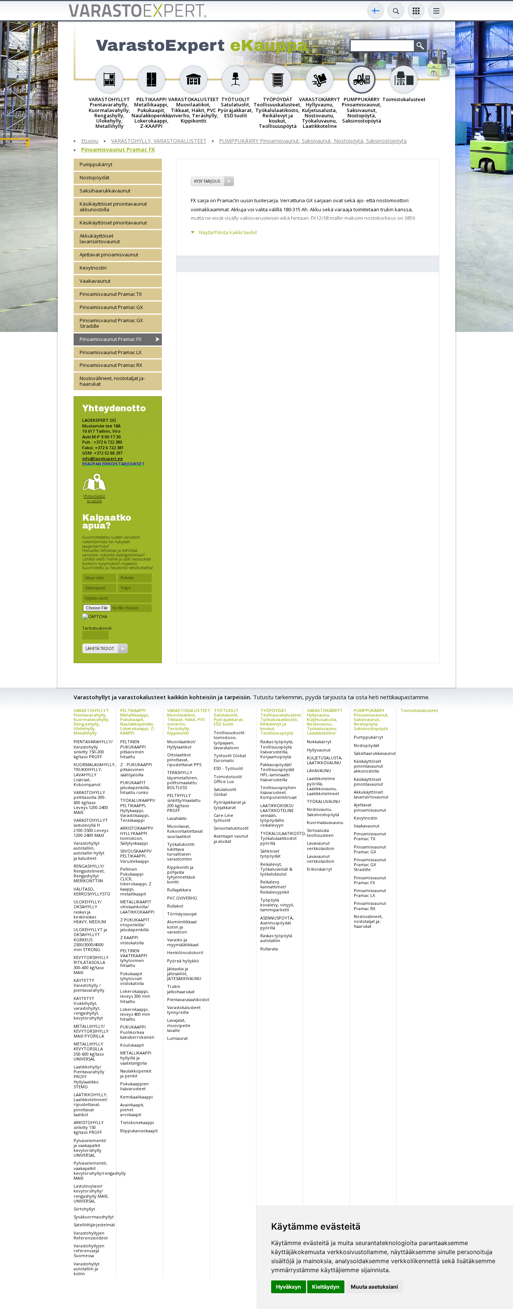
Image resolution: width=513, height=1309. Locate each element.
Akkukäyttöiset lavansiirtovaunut (100, 238)
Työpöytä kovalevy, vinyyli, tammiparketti (277, 904)
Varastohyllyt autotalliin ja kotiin (87, 1268)
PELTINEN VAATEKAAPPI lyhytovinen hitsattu (133, 958)
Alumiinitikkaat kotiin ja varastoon (182, 926)
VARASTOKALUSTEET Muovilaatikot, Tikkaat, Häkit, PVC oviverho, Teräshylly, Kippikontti (188, 722)
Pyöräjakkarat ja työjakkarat (230, 804)
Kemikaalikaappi (136, 1097)
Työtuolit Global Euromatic (230, 758)
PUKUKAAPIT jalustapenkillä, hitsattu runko (135, 787)
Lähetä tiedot (100, 648)
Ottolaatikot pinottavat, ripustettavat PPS (184, 759)
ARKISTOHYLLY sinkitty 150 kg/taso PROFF (89, 1127)
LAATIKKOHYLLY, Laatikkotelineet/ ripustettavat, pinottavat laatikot (90, 1104)
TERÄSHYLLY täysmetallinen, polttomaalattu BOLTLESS (182, 780)
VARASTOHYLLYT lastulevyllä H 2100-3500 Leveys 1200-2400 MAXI (91, 827)
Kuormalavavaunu (325, 822)
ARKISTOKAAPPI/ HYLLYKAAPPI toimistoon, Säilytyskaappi (136, 835)
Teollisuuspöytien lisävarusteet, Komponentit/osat (278, 792)
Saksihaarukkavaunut (105, 190)
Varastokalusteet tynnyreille (184, 1009)
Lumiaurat (177, 1038)
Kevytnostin (93, 267)
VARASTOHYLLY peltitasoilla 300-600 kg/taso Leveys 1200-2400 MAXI (91, 802)
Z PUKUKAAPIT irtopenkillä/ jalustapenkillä (134, 924)
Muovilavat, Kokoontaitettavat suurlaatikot (185, 831)
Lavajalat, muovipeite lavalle (178, 1025)
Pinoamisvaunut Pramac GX (111, 307)
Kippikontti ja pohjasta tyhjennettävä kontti (181, 874)
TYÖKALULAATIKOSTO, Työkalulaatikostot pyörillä (283, 838)
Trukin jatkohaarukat (181, 988)
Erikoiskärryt (319, 869)
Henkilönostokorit (185, 952)
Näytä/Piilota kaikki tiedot (228, 232)
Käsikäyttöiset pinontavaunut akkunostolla (113, 206)
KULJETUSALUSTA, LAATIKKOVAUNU (325, 760)
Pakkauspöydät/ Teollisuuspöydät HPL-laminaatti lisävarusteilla (277, 772)
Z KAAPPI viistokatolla (132, 940)
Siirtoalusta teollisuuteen (320, 832)
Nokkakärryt (319, 741)
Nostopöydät (94, 177)
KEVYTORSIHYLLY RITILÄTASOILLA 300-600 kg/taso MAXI (91, 964)
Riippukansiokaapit (139, 1130)
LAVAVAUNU (319, 770)
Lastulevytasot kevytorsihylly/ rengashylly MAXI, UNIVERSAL (91, 1193)
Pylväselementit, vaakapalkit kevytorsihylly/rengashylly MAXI (100, 1170)
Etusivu (89, 141)
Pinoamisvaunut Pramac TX (111, 294)
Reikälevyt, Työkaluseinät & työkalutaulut (276, 869)
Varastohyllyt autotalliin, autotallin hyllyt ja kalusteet (89, 850)
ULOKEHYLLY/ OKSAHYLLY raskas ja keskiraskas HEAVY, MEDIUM (90, 911)
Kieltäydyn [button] (325, 1286)
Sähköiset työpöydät (270, 853)
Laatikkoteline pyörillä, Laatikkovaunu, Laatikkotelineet (323, 786)
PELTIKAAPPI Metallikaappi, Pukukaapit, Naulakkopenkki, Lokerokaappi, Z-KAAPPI (137, 722)
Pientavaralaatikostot (188, 999)
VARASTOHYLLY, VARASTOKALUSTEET (159, 141)
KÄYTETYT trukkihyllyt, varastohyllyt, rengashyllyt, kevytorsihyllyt (88, 1008)
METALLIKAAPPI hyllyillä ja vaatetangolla (135, 1057)
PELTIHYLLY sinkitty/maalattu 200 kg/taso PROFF (184, 802)
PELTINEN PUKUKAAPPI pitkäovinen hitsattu (133, 749)
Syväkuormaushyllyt (94, 1217)
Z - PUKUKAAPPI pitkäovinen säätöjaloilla (136, 769)
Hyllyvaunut (318, 750)
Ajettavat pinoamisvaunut (109, 254)
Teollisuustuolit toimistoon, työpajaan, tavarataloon (229, 740)
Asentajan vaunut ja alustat (231, 838)
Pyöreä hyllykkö (183, 961)
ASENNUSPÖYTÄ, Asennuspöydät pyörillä (277, 922)
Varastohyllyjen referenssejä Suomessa (89, 1250)
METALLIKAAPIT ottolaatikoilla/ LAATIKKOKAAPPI (137, 906)
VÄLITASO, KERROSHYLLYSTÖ (92, 891)
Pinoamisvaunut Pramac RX (111, 365)
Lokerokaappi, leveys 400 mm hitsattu (135, 1014)
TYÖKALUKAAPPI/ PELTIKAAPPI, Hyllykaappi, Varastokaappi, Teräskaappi (137, 810)
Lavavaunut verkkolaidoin (320, 845)
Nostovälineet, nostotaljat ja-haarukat (112, 381)
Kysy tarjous (207, 181)
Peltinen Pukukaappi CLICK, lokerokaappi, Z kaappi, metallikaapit (135, 881)
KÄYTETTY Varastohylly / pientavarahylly (89, 985)
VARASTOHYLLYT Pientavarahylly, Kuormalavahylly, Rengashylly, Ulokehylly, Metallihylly (91, 722)
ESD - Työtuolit (228, 768)
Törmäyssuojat (182, 914)
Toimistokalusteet (419, 710)
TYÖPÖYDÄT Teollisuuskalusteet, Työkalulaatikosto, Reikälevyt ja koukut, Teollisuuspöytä (281, 722)
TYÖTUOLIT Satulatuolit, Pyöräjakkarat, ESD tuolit (229, 717)
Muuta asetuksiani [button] (374, 1286)
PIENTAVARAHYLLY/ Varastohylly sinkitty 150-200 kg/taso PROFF (93, 749)
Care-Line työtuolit (223, 817)
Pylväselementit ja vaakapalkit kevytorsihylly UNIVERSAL (90, 1148)
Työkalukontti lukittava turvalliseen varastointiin (181, 851)
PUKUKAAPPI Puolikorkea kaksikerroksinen (137, 1031)
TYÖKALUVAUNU (323, 801)
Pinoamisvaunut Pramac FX (118, 150)
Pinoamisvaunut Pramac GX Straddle (111, 323)
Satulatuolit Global (225, 791)
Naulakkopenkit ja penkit (135, 1073)
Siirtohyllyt (84, 1209)
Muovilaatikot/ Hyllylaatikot (181, 744)
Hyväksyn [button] (288, 1286)
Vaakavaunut (95, 280)
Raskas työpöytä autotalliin (276, 938)
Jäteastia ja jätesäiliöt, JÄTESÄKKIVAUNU (184, 973)
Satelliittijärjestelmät (94, 1224)
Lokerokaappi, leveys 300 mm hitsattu (135, 996)
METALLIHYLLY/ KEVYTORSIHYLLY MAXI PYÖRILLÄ (91, 1031)
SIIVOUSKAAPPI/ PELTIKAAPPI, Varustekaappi (136, 856)
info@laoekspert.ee (102, 458)
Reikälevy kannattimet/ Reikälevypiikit (274, 886)
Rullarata (269, 948)
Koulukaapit (132, 1045)
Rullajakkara (179, 889)
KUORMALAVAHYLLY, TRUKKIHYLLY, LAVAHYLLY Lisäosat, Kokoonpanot (95, 774)
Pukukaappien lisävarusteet (134, 1086)
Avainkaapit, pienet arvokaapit (132, 1109)
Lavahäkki (177, 818)
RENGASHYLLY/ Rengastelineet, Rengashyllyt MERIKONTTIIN (89, 873)
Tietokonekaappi (137, 1122)
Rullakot (175, 906)
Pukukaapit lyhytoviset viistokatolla (132, 978)
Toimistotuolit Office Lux (228, 779)
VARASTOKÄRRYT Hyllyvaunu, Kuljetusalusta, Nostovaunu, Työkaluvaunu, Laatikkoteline (325, 722)
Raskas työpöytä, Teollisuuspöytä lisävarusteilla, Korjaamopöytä (276, 749)
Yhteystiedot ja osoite (94, 498)
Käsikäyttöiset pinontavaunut (113, 222)
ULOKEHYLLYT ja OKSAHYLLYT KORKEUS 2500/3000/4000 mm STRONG (90, 939)
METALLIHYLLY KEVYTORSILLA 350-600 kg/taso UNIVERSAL (89, 1051)
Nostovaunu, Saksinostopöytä (323, 811)
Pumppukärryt (96, 164)
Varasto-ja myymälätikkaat (183, 942)
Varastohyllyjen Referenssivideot (91, 1235)
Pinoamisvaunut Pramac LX (111, 352)
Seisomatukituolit (231, 828)
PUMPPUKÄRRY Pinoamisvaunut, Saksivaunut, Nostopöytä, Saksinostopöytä (313, 141)
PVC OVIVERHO (182, 898)
